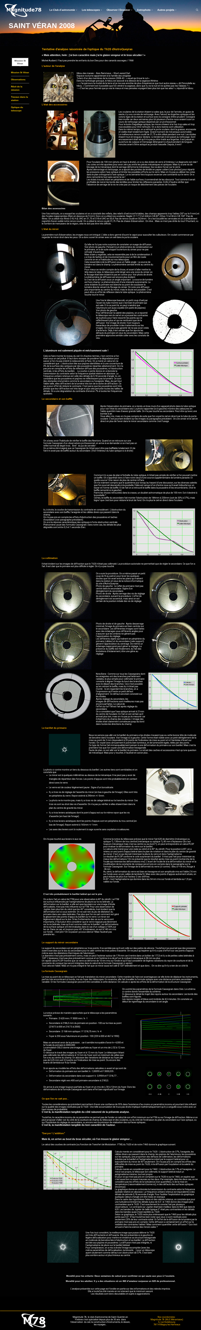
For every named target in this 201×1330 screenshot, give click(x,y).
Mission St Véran (20, 72)
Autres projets (165, 10)
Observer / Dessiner (118, 10)
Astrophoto (144, 10)
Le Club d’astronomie (62, 10)
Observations (18, 79)
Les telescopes (91, 10)
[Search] (197, 10)
